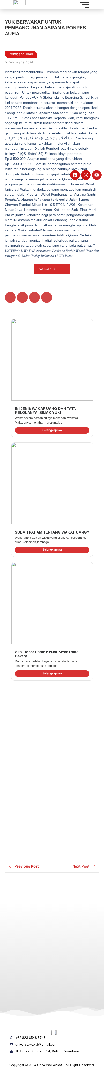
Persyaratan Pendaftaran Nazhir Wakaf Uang (74, 940)
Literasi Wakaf (20, 916)
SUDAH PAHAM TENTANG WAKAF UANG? (52, 532)
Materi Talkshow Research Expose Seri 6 (30, 986)
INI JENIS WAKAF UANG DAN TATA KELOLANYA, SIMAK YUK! (45, 411)
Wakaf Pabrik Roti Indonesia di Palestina (43, 709)
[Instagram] (86, 175)
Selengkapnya (52, 430)
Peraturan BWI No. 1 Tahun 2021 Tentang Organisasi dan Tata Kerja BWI (76, 895)
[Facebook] (75, 175)
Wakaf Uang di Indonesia (76, 989)
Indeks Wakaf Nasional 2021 (27, 925)
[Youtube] (97, 175)
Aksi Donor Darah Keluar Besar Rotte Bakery (46, 654)
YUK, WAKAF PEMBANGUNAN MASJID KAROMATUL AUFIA (42, 757)
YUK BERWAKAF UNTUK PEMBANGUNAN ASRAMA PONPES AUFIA (48, 813)
